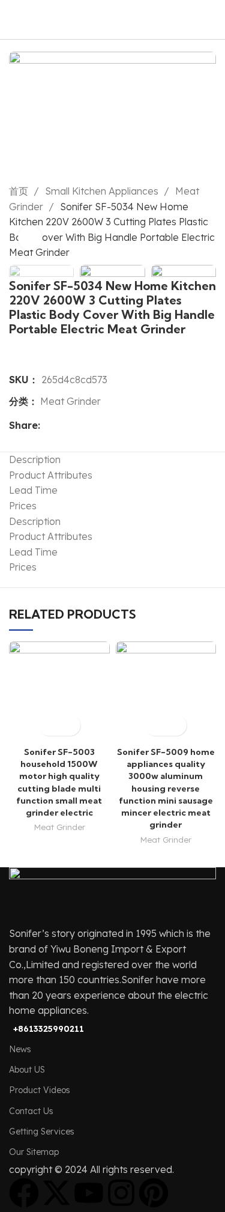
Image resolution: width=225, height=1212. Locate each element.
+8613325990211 (48, 1028)
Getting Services (41, 1131)
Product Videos (39, 1090)
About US (27, 1069)
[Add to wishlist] (69, 725)
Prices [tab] (23, 506)
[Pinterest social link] (78, 426)
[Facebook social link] (50, 426)
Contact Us (31, 1111)
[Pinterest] (154, 1193)
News (20, 1049)
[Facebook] (24, 1193)
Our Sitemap (34, 1152)
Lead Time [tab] (33, 490)
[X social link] (64, 426)
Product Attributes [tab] (50, 475)
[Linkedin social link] (91, 426)
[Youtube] (89, 1193)
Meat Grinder (70, 401)
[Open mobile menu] (211, 20)
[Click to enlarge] (30, 238)
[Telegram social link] (105, 426)
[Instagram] (121, 1193)
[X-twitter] (56, 1193)
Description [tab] (35, 459)
